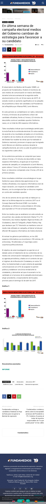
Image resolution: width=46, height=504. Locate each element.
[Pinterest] (14, 49)
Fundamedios (9, 44)
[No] (43, 496)
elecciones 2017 (30, 382)
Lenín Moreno (19, 384)
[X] (9, 49)
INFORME (6, 369)
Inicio (3, 19)
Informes (17, 19)
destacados (20, 382)
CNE (13, 382)
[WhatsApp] (19, 49)
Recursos (10, 19)
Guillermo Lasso (8, 384)
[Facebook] (4, 49)
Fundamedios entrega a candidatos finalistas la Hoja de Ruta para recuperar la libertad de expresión (12, 412)
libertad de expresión (31, 384)
